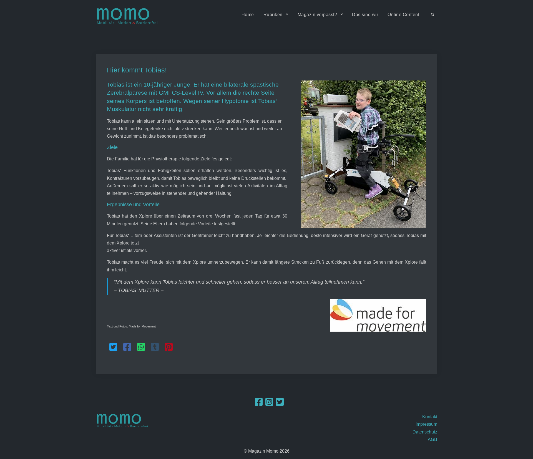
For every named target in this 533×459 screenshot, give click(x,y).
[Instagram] (269, 403)
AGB (432, 439)
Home (248, 14)
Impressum (426, 424)
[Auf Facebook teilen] (127, 347)
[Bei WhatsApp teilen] (141, 347)
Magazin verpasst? (317, 14)
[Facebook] (259, 403)
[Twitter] (280, 403)
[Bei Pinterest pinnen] (168, 347)
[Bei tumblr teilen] (155, 347)
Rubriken (273, 14)
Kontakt (429, 416)
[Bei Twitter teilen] (113, 347)
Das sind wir (365, 14)
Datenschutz (425, 432)
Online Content (403, 14)
